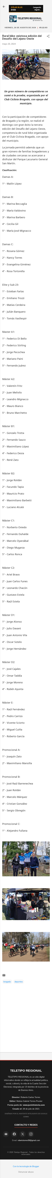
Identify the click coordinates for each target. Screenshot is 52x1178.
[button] (48, 36)
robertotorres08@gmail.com (29, 1140)
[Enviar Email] (6, 1134)
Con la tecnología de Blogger (26, 1166)
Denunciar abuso (26, 1172)
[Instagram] (31, 1134)
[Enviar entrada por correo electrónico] (4, 976)
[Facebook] (14, 1134)
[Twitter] (22, 1134)
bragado (7, 981)
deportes (19, 981)
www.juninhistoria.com (34, 1105)
